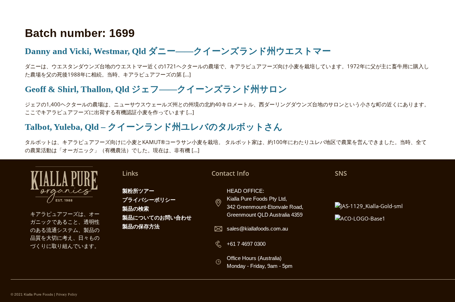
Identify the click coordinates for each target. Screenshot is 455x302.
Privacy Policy (66, 294)
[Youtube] (372, 189)
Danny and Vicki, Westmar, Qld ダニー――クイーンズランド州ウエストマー (178, 51)
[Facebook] (356, 189)
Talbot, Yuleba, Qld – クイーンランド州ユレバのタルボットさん (154, 127)
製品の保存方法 (141, 226)
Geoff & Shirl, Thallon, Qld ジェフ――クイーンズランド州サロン (156, 89)
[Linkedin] (387, 189)
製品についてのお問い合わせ (157, 217)
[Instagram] (340, 189)
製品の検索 (135, 208)
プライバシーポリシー (149, 199)
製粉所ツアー (138, 190)
